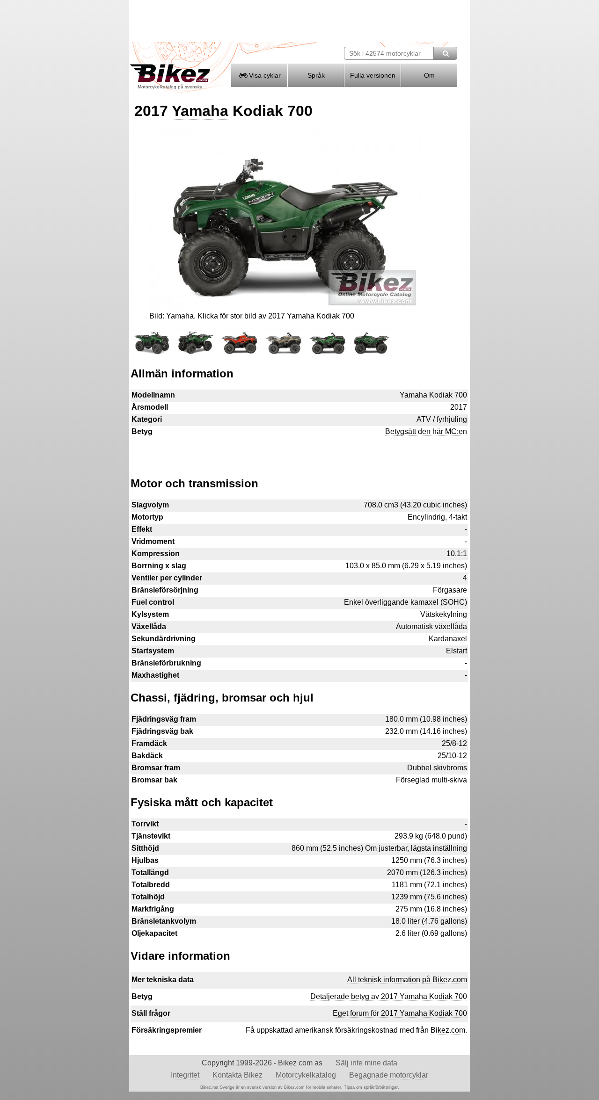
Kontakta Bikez (237, 1075)
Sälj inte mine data (366, 1063)
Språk (316, 75)
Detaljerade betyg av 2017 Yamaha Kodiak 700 (388, 996)
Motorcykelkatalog (306, 1075)
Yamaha (200, 110)
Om (429, 75)
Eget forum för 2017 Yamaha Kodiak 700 (400, 1013)
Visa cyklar (264, 75)
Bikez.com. (449, 1030)
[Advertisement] (299, 452)
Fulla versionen (372, 75)
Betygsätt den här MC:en (426, 431)
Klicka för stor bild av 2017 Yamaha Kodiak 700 (275, 316)
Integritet (185, 1075)
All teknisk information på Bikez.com (407, 980)
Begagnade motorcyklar (388, 1075)
